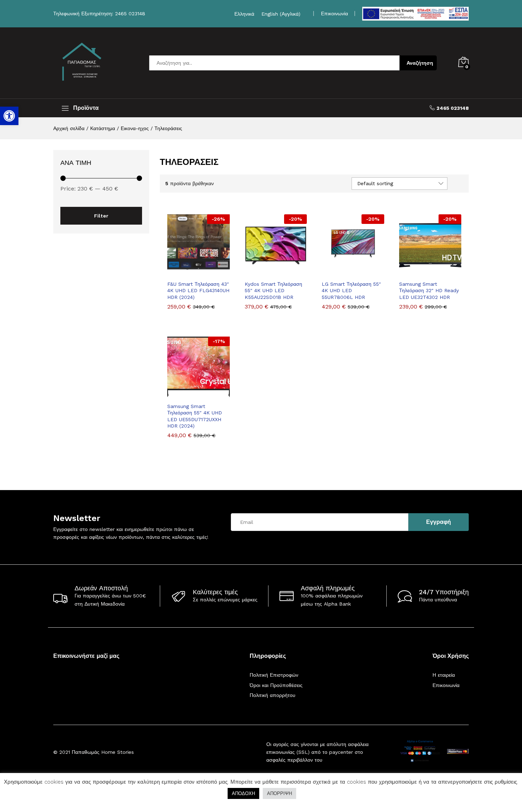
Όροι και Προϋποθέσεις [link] (276, 685)
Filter (101, 216)
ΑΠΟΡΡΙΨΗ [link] (279, 793)
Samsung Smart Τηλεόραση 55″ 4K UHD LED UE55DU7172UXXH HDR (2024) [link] (194, 416)
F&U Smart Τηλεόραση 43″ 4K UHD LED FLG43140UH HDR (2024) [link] (198, 290)
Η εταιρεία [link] (444, 675)
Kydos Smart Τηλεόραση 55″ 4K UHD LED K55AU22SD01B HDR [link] (273, 290)
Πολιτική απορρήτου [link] (272, 695)
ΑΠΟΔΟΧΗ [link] (243, 793)
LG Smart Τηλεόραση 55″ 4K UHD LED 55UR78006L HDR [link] (351, 290)
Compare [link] (223, 272)
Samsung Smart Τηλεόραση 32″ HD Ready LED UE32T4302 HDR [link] (429, 290)
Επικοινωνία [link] (334, 13)
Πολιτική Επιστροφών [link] (274, 675)
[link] (9, 116)
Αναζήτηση (420, 63)
